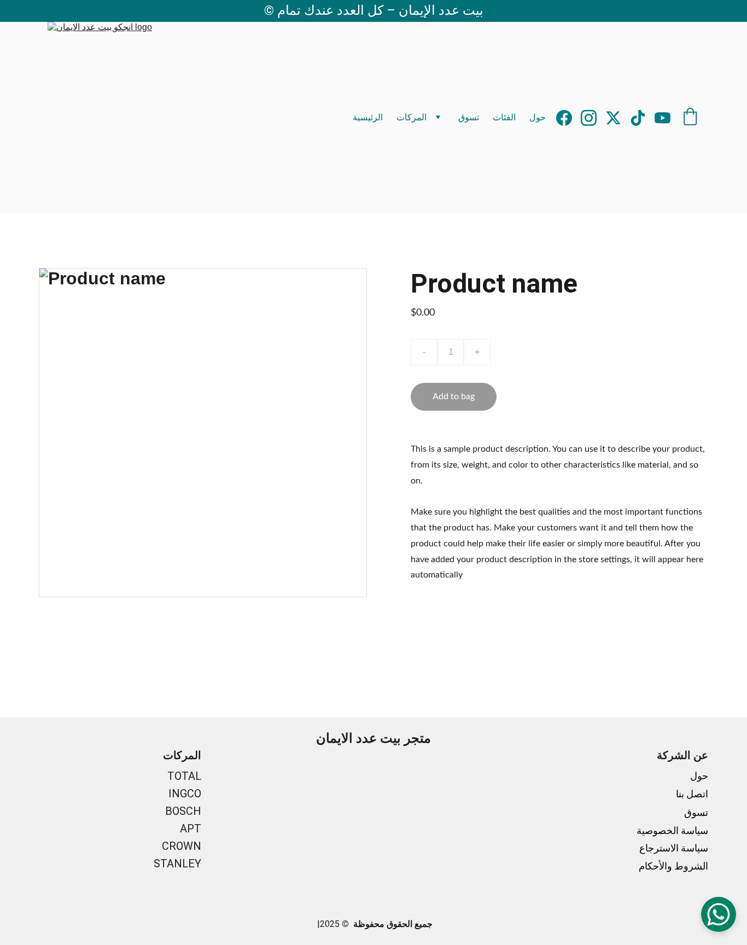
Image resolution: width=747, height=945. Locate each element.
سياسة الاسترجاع (673, 848)
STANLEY (177, 863)
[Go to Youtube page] (662, 118)
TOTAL (184, 776)
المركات (411, 117)
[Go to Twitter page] (617, 118)
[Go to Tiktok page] (642, 118)
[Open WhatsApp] (718, 914)
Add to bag (454, 396)
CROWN (181, 846)
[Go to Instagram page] (593, 118)
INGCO (184, 793)
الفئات (504, 117)
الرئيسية (368, 117)
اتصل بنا (691, 794)
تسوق (468, 117)
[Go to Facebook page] (568, 118)
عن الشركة (682, 755)
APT (190, 828)
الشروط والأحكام (673, 866)
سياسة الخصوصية (672, 830)
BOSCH (183, 811)
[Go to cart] (690, 117)
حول (537, 117)
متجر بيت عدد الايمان (373, 738)
